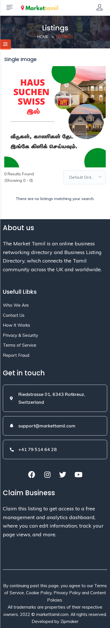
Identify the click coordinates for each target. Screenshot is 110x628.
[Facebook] (32, 474)
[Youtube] (78, 474)
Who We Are (16, 305)
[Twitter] (63, 474)
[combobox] (84, 177)
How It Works (16, 325)
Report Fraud (16, 355)
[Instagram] (47, 474)
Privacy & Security (20, 335)
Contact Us (14, 315)
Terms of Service (19, 345)
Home (43, 36)
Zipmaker (69, 621)
